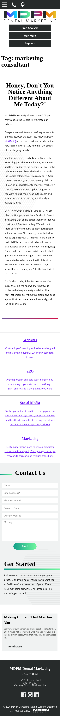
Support (30, 43)
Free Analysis (30, 28)
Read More (15, 646)
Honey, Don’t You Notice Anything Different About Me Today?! (30, 95)
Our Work (30, 35)
